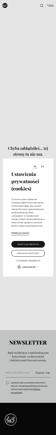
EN (42, 166)
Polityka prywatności (20, 233)
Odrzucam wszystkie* (28, 253)
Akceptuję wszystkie (28, 244)
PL (35, 166)
